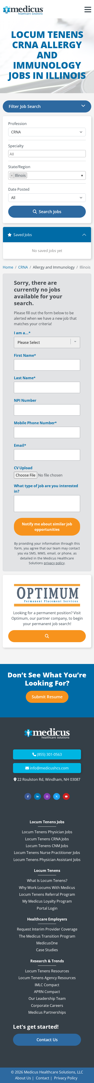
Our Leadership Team (47, 998)
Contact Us (47, 1039)
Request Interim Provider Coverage (47, 929)
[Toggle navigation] (87, 10)
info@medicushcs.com (49, 768)
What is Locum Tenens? (47, 880)
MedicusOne (47, 943)
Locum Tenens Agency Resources (47, 977)
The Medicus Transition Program (47, 936)
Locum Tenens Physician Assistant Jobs (47, 859)
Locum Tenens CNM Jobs (47, 845)
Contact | (44, 1078)
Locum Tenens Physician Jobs (47, 831)
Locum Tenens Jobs (47, 822)
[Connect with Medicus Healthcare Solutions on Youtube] (66, 796)
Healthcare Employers (47, 919)
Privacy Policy (65, 1078)
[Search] (47, 636)
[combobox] (47, 153)
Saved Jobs (22, 234)
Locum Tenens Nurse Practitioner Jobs (47, 852)
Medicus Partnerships (47, 1012)
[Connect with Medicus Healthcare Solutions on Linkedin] (37, 796)
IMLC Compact (47, 984)
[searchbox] (48, 154)
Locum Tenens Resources (47, 970)
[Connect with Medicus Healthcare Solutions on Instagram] (47, 796)
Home (8, 267)
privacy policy (54, 563)
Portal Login (47, 908)
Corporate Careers (47, 1005)
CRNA (23, 267)
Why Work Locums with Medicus (47, 887)
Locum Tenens (47, 870)
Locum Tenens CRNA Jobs (47, 838)
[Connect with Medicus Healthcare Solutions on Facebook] (27, 796)
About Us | (24, 1078)
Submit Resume (47, 696)
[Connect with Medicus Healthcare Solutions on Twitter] (56, 796)
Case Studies (47, 949)
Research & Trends (47, 961)
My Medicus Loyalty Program (47, 901)
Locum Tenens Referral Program (47, 894)
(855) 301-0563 (49, 754)
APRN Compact (47, 991)
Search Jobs (50, 211)
